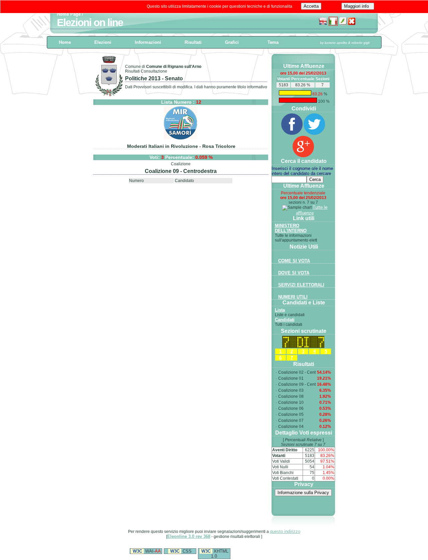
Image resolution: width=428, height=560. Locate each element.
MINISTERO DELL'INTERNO (291, 228)
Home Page (69, 14)
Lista (280, 309)
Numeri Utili (293, 296)
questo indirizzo (285, 531)
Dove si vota (293, 272)
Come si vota (294, 260)
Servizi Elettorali (301, 284)
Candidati (285, 319)
